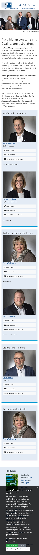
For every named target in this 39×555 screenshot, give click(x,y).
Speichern (22, 545)
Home (5, 8)
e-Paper (26, 483)
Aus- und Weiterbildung (29, 8)
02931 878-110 (10, 385)
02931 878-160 (10, 321)
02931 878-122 (10, 206)
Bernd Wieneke (8, 378)
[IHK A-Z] (20, 5)
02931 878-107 (10, 150)
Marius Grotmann (9, 316)
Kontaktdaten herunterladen (14, 159)
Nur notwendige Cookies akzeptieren (18, 549)
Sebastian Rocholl (9, 143)
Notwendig (12, 539)
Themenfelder (14, 8)
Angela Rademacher (9, 263)
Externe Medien (13, 542)
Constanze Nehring (9, 199)
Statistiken (23, 539)
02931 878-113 (10, 267)
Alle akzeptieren (12, 545)
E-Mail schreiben (11, 155)
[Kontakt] (25, 5)
